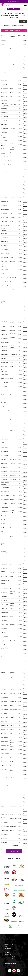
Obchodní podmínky (9, 954)
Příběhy (6, 946)
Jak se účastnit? (8, 944)
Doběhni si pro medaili (10, 963)
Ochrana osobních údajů (10, 956)
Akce (5, 940)
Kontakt (6, 965)
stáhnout (25, 40)
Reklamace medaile (9, 961)
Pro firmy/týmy (8, 948)
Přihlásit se (14, 851)
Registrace (7, 942)
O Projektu (7, 937)
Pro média (6, 952)
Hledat (23, 21)
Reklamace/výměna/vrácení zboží (12, 959)
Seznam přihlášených (13, 9)
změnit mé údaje (14, 845)
